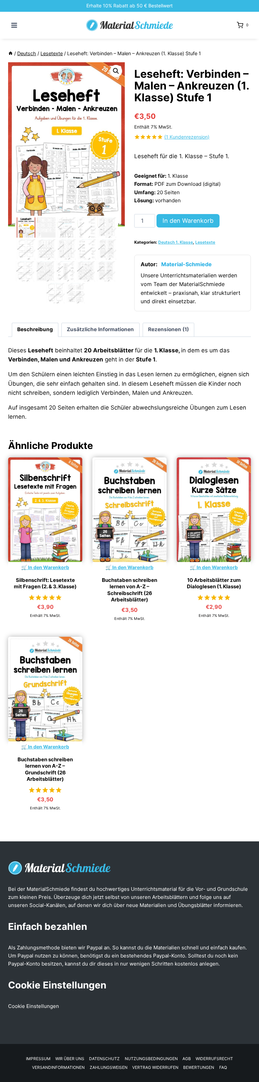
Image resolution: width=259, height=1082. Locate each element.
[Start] (10, 53)
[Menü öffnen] (14, 25)
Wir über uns (69, 1058)
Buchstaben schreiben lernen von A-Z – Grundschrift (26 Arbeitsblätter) (45, 769)
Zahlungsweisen (108, 1067)
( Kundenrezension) (186, 137)
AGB (186, 1058)
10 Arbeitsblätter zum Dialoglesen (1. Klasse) (214, 583)
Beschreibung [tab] (35, 329)
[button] (116, 71)
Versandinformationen (58, 1067)
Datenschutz (104, 1058)
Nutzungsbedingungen (151, 1058)
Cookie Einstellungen (33, 1006)
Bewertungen (198, 1067)
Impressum (38, 1058)
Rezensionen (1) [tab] (168, 329)
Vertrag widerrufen (155, 1067)
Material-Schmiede (186, 264)
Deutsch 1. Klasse (175, 242)
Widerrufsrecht (214, 1058)
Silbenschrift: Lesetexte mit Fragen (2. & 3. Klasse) (45, 583)
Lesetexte (205, 242)
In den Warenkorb (188, 220)
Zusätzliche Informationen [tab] (100, 329)
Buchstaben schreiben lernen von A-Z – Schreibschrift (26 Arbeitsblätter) (129, 590)
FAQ (223, 1067)
